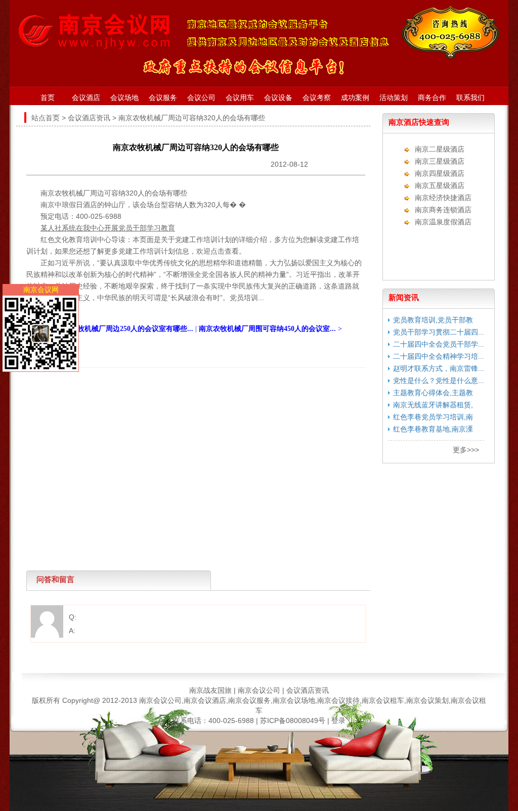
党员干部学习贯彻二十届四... (438, 332)
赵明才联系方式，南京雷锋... (438, 368)
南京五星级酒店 (439, 185)
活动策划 (393, 97)
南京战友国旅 (210, 690)
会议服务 (163, 97)
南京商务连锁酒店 (443, 210)
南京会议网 (41, 289)
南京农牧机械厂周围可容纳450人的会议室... (267, 328)
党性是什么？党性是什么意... (438, 380)
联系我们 (470, 97)
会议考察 (317, 97)
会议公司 (201, 97)
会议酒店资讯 (89, 118)
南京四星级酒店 (439, 173)
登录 (338, 721)
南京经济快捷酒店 (443, 198)
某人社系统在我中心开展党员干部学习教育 (107, 228)
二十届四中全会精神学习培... (438, 356)
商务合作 (432, 97)
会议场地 (124, 97)
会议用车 (240, 97)
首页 (47, 97)
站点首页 (45, 118)
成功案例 (355, 97)
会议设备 (278, 97)
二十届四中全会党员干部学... (438, 344)
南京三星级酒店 (439, 161)
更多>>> (466, 450)
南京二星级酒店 (439, 149)
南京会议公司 (259, 690)
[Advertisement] (193, 390)
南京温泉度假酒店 (443, 222)
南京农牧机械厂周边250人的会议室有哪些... (124, 328)
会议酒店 (86, 97)
